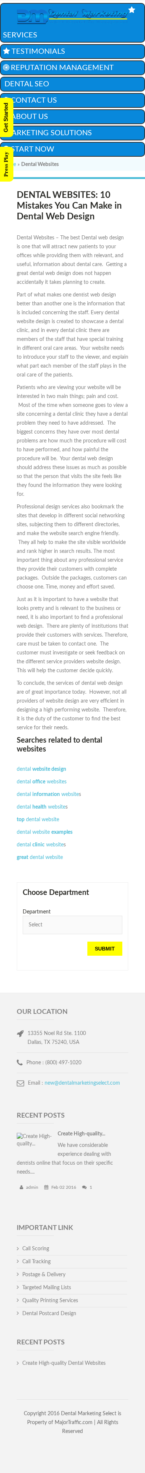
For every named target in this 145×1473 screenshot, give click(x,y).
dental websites (42, 781)
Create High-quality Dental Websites (64, 1363)
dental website (48, 794)
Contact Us (34, 100)
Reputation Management (62, 68)
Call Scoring (35, 1248)
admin (31, 1187)
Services (20, 35)
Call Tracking (36, 1261)
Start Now (32, 149)
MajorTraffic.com (74, 1422)
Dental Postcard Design (49, 1313)
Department (37, 912)
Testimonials (38, 51)
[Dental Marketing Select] (72, 18)
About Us (29, 116)
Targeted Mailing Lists (46, 1287)
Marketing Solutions (48, 133)
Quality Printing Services (50, 1300)
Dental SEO (26, 84)
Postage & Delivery (43, 1274)
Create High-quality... (81, 1134)
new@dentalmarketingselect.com (82, 1083)
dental (41, 769)
